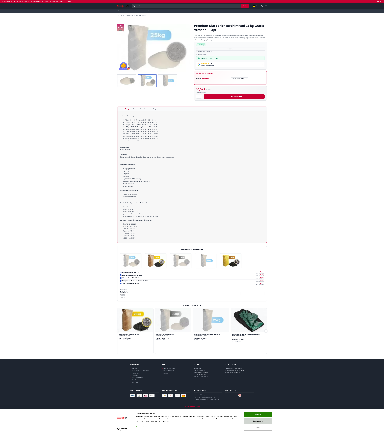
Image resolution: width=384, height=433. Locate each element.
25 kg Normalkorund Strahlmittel (132, 275)
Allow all (258, 414)
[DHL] (184, 396)
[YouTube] (381, 1)
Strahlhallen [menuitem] (180, 11)
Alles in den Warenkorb (254, 293)
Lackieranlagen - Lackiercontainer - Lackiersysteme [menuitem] (249, 11)
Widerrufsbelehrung (137, 377)
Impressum (135, 375)
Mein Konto (135, 380)
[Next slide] (266, 331)
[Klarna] (146, 396)
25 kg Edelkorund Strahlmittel (131, 278)
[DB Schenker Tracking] (177, 396)
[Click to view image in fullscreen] (153, 48)
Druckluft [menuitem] (225, 11)
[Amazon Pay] (139, 396)
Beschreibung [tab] (124, 109)
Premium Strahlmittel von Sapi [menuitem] (163, 11)
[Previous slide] (118, 331)
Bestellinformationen (169, 371)
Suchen (245, 6)
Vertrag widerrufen (193, 406)
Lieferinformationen (169, 368)
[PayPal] (133, 396)
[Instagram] (375, 1)
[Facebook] (378, 1)
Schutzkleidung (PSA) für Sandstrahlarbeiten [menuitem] (204, 11)
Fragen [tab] (155, 109)
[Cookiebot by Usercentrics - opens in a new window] (122, 429)
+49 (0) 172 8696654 (238, 370)
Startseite (120, 15)
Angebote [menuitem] (272, 11)
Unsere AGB (135, 373)
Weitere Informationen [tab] (141, 109)
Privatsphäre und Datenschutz (140, 371)
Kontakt (165, 373)
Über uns (134, 368)
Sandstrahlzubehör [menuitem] (142, 11)
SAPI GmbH (135, 382)
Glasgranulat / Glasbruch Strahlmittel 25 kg (135, 281)
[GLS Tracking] (165, 396)
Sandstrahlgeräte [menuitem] (114, 11)
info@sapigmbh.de (203, 372)
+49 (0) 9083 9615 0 (201, 375)
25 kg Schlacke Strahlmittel (130, 283)
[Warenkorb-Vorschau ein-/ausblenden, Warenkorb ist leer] (266, 6)
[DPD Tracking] (171, 396)
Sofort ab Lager (213, 58)
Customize (257, 421)
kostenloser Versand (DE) (205, 52)
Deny (258, 427)
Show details (140, 427)
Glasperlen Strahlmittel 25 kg (136, 15)
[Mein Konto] (262, 6)
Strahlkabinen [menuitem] (128, 11)
